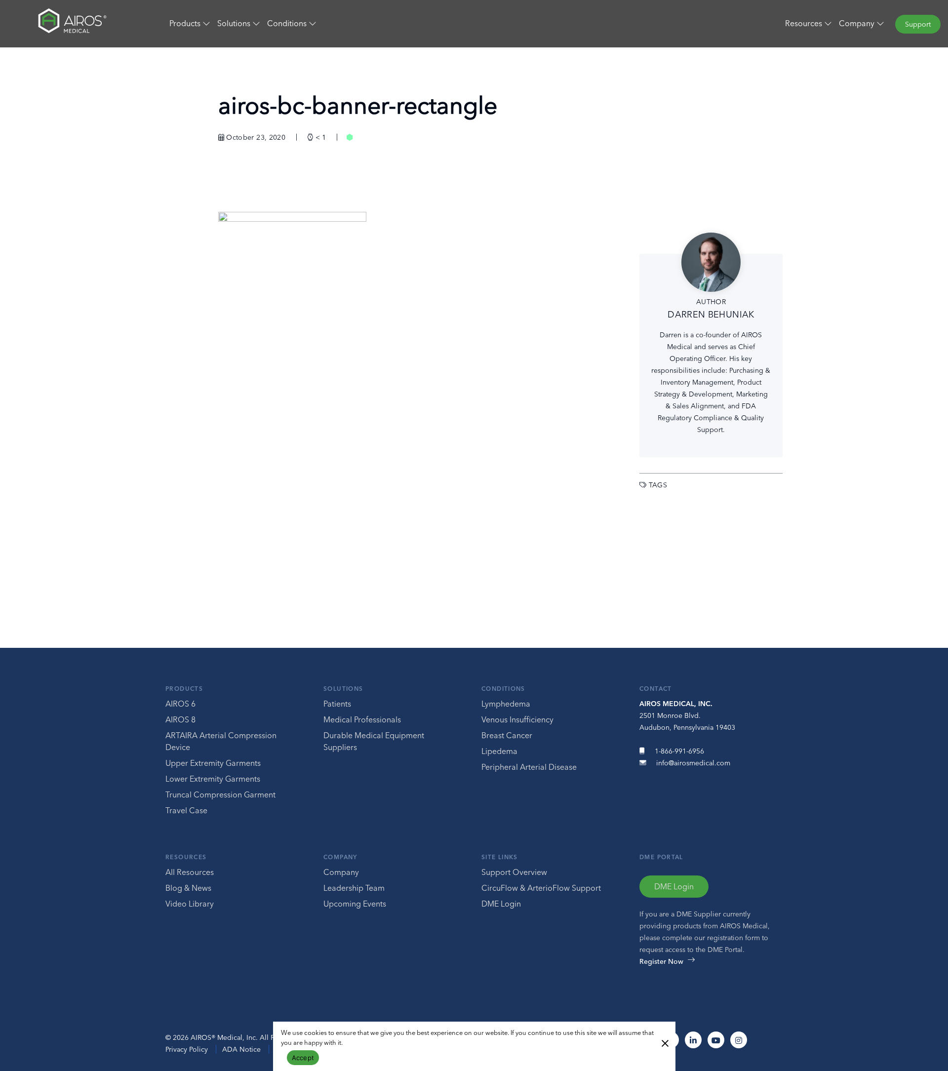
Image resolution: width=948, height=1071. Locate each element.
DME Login (501, 904)
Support (918, 24)
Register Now (661, 961)
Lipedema (499, 751)
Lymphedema (505, 704)
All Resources (189, 872)
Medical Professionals (362, 719)
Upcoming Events (354, 904)
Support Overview (514, 872)
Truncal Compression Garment (220, 794)
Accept (303, 1058)
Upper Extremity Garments (213, 763)
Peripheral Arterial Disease (529, 767)
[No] (665, 1042)
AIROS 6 (180, 704)
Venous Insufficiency (517, 719)
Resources (185, 857)
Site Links (499, 857)
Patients (337, 704)
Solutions (343, 688)
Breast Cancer (506, 735)
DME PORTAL (661, 857)
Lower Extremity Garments (212, 779)
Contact (655, 688)
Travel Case (186, 810)
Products (184, 688)
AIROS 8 (180, 719)
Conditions (503, 688)
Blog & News (188, 888)
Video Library (189, 904)
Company (340, 857)
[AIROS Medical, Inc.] (79, 23)
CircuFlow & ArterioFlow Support (541, 888)
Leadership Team (354, 888)
